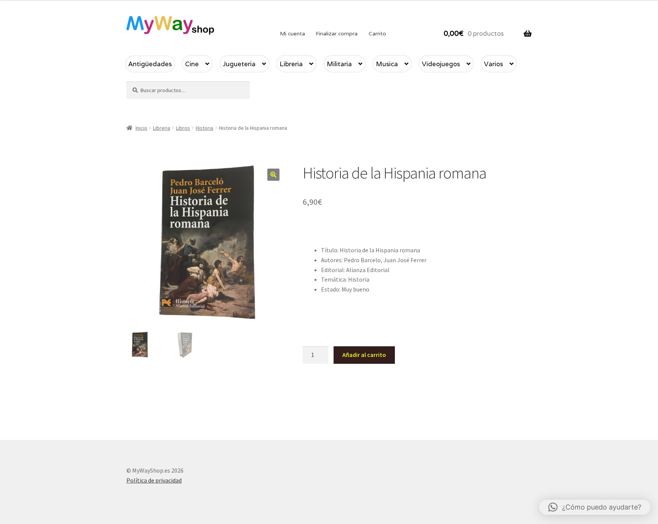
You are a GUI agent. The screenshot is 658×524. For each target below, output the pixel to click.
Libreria (291, 64)
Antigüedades (150, 64)
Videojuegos (441, 64)
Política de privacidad (154, 480)
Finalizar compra (337, 33)
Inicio (141, 127)
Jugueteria (239, 64)
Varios (493, 64)
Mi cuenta (292, 33)
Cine (192, 64)
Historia (204, 127)
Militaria (339, 64)
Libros (183, 127)
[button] (273, 175)
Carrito (377, 33)
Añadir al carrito (364, 354)
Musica (387, 64)
